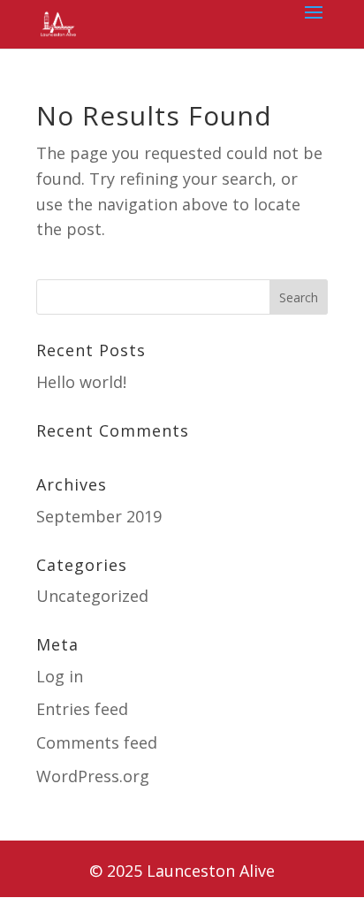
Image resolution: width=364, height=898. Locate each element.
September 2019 (99, 516)
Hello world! (81, 381)
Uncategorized (92, 595)
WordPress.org (92, 776)
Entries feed (82, 708)
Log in (59, 676)
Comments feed (96, 742)
